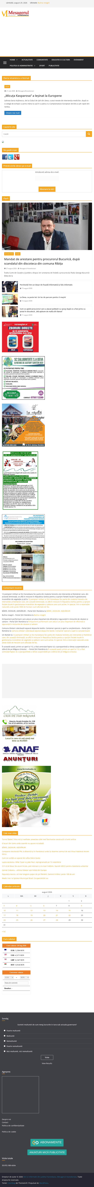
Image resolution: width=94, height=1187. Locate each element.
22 (69, 915)
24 (5, 920)
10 (5, 910)
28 (57, 920)
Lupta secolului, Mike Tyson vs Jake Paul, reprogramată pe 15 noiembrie (31, 862)
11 (17, 910)
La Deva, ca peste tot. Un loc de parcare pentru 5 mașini (43, 297)
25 (17, 920)
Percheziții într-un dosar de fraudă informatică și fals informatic (46, 285)
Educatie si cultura (61, 60)
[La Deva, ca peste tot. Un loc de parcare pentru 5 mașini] (10, 299)
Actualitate (27, 60)
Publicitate (54, 65)
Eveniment (79, 60)
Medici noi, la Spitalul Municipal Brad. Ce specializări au (25, 878)
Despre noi (6, 1119)
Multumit (10, 1036)
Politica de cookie (9, 1132)
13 (44, 910)
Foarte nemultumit (14, 1046)
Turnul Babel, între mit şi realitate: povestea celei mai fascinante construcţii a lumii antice (39, 839)
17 (5, 915)
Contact (5, 1122)
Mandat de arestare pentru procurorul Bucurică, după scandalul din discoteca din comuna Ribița (42, 261)
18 (17, 915)
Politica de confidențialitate (13, 1125)
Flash (17, 254)
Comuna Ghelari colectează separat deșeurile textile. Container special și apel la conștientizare (51, 631)
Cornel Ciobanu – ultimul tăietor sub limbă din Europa (24, 870)
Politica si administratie (21, 65)
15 (69, 910)
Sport (42, 65)
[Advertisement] (47, 38)
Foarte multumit (13, 1030)
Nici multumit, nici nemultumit (19, 1051)
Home (12, 60)
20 (44, 915)
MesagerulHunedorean (26, 91)
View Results (47, 1063)
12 (31, 910)
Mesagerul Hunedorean (28, 268)
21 (57, 915)
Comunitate (42, 60)
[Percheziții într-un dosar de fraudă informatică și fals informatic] (10, 286)
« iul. (4, 931)
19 (31, 915)
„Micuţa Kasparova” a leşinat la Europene (33, 96)
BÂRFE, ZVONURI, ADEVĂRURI (58, 611)
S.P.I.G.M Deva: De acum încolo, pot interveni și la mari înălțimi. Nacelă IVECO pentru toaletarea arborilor (45, 866)
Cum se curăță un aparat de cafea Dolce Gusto (21, 858)
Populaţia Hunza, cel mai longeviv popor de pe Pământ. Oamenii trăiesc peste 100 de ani (38, 874)
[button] (16, 59)
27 (44, 920)
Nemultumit (12, 1041)
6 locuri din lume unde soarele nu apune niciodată (23, 843)
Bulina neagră (43, 3)
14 (57, 910)
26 (31, 920)
